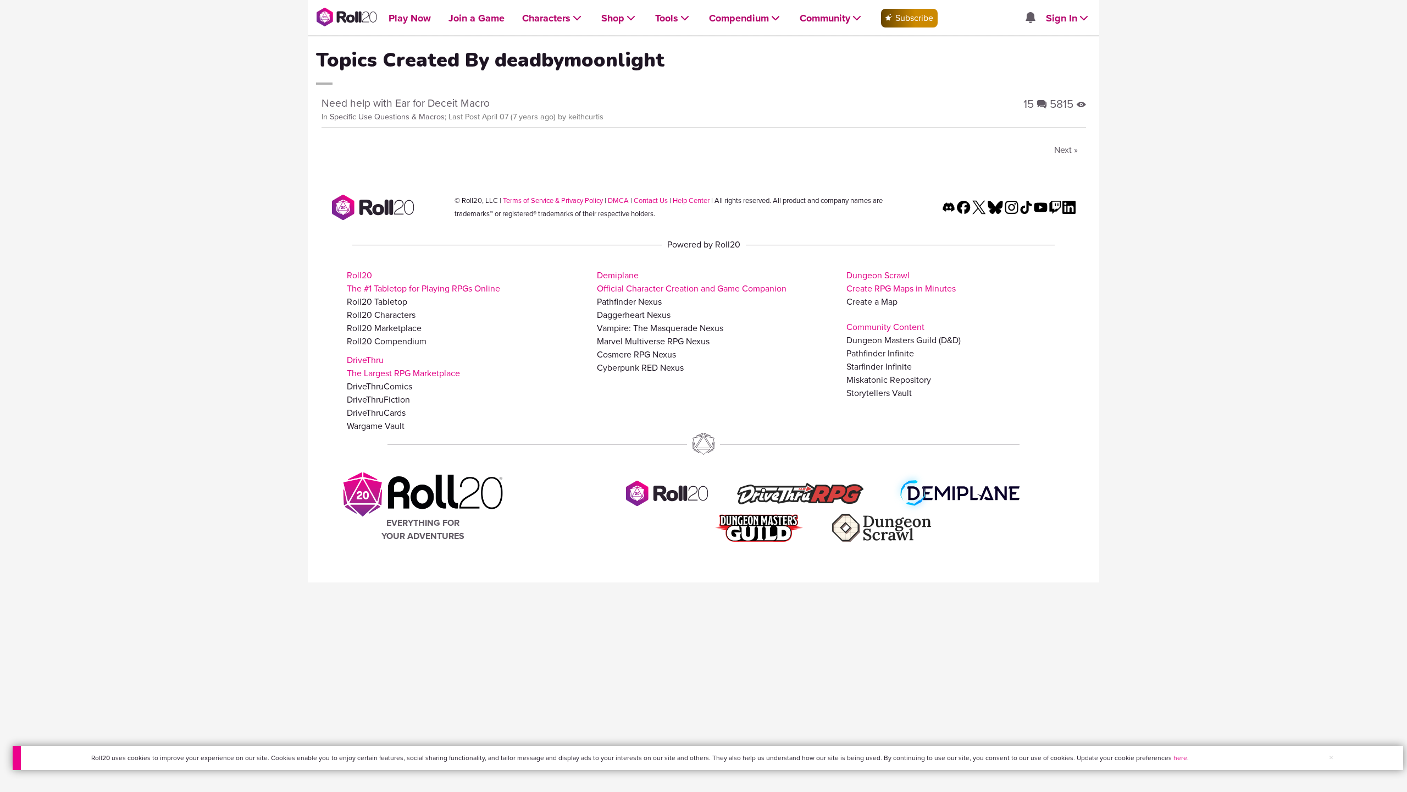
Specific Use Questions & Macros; (388, 117)
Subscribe (913, 18)
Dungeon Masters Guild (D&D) (903, 340)
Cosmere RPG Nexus (636, 354)
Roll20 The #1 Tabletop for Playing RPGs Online (423, 282)
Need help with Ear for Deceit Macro (406, 103)
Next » (1066, 150)
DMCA (618, 200)
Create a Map (872, 301)
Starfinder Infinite (879, 366)
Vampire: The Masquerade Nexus (660, 328)
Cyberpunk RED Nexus (640, 367)
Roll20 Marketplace (384, 328)
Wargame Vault (376, 426)
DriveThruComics (379, 386)
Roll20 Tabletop (377, 301)
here (1180, 758)
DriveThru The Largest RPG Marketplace (403, 367)
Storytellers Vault (879, 393)
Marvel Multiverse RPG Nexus (653, 341)
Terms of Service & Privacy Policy (553, 200)
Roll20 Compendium (386, 341)
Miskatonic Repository (888, 379)
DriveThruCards (376, 412)
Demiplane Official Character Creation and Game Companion (691, 282)
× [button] (1331, 757)
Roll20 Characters (381, 315)
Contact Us (651, 200)
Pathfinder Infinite (880, 353)
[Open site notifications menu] (1030, 18)
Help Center (691, 200)
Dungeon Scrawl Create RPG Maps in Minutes (901, 282)
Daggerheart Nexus (634, 315)
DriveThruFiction (378, 399)
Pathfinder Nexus (629, 301)
